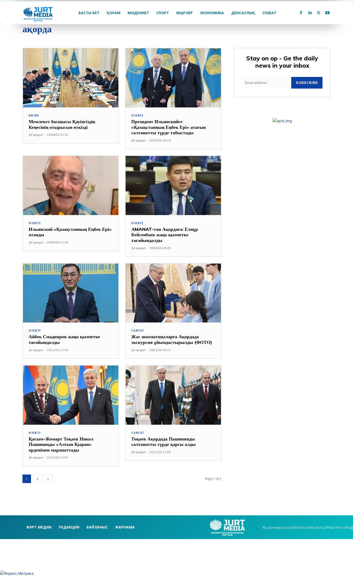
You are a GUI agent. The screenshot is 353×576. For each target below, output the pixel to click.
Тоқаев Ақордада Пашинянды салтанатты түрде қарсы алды (163, 441)
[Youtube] (327, 13)
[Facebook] (301, 13)
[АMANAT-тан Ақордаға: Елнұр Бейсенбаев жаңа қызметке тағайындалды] (173, 185)
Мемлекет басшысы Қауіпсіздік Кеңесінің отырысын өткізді (62, 124)
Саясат (137, 330)
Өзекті (137, 115)
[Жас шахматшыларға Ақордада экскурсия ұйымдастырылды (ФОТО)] (173, 293)
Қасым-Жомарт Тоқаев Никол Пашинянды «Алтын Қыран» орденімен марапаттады (61, 444)
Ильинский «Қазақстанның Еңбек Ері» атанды (70, 232)
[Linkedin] (310, 13)
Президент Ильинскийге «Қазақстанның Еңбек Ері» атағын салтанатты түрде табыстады (168, 127)
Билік (34, 115)
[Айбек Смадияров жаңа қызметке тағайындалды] (70, 293)
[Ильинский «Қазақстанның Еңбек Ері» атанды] (70, 185)
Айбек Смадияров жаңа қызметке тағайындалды (64, 339)
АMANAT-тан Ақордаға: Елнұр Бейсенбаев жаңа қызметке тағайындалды (164, 234)
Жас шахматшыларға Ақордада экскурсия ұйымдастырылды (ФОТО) (171, 339)
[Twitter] (319, 13)
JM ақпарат (36, 135)
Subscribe (307, 83)
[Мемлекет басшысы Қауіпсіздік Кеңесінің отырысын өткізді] (70, 77)
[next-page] (48, 479)
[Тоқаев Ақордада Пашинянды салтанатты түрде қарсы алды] (173, 395)
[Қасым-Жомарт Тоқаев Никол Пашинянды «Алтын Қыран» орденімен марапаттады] (70, 395)
